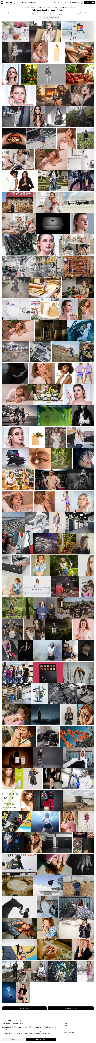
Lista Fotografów (62, 2)
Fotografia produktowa (17, 212)
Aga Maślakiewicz (24, 83)
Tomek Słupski (52, 532)
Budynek (25, 212)
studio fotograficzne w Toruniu (80, 13)
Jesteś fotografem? (89, 2)
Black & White (90, 424)
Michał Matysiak (38, 489)
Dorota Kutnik (61, 553)
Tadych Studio (70, 340)
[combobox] (38, 2)
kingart (49, 62)
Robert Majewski (39, 233)
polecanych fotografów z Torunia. (32, 13)
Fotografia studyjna (35, 126)
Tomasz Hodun (63, 1023)
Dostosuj (13, 1039)
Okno (29, 212)
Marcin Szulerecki (36, 404)
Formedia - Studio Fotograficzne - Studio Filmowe (40, 124)
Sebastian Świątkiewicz (69, 62)
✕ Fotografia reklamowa (48, 17)
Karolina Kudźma (69, 82)
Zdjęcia (69, 2)
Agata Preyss (5, 190)
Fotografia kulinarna (80, 83)
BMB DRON (39, 425)
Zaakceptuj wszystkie (41, 1039)
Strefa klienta (75, 2)
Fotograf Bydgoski (67, 767)
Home (28, 7)
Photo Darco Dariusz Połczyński (81, 382)
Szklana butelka (54, 724)
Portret (34, 62)
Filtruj (40, 17)
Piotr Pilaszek (53, 1002)
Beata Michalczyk (5, 169)
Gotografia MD (35, 61)
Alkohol (44, 724)
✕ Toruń (57, 17)
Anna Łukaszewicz (76, 852)
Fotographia (66, 276)
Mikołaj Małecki (5, 41)
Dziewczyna (89, 425)
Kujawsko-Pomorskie (50, 7)
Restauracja (88, 83)
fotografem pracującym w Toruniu (57, 13)
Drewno (57, 340)
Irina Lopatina (81, 575)
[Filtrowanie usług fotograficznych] (54, 2)
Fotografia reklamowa (40, 7)
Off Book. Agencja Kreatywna (8, 639)
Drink (61, 340)
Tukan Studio (73, 1002)
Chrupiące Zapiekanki (85, 361)
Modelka (42, 126)
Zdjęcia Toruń (59, 7)
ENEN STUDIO (4, 210)
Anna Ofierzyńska (65, 297)
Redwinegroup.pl (75, 874)
